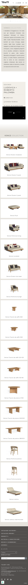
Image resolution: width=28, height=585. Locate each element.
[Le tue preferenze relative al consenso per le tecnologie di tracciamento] (2, 582)
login (4, 549)
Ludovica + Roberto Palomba (10, 90)
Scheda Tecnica (11, 101)
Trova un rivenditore (14, 106)
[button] (23, 3)
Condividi (9, 98)
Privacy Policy (4, 575)
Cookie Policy (11, 575)
